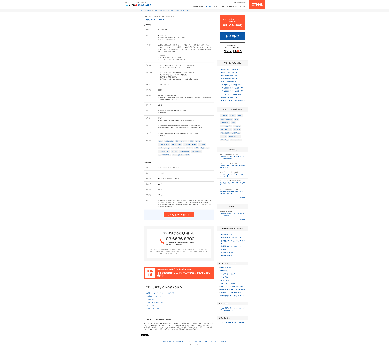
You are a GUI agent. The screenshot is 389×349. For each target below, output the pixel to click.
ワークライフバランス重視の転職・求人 (233, 100)
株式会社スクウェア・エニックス (231, 246)
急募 (160, 141)
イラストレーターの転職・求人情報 (229, 154)
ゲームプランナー (225, 277)
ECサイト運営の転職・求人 (229, 82)
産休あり (186, 155)
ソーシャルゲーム (176, 144)
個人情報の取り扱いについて (181, 341)
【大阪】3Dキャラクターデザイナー (155, 296)
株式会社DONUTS (226, 255)
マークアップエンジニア (227, 274)
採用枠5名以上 (236, 133)
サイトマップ (215, 341)
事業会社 (191, 141)
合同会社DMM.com (227, 252)
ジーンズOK (237, 126)
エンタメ (223, 136)
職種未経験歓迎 (225, 133)
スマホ (174, 148)
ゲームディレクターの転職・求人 (231, 85)
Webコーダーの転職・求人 (229, 75)
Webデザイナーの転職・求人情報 (228, 163)
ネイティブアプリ (164, 148)
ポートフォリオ (225, 280)
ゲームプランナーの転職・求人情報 (229, 172)
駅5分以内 (174, 151)
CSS (222, 119)
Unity (233, 122)
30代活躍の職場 (196, 151)
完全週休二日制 (169, 141)
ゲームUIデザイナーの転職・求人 (231, 94)
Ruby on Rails (225, 122)
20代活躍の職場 (184, 151)
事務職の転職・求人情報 (226, 211)
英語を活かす (224, 140)
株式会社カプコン (226, 234)
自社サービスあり (181, 141)
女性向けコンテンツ (234, 136)
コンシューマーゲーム (190, 144)
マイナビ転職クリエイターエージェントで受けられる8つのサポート (232, 309)
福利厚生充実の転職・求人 (229, 97)
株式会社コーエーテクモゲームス (231, 238)
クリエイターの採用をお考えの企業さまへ (232, 322)
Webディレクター (225, 267)
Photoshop (181, 148)
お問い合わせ (167, 341)
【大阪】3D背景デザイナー (153, 299)
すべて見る (243, 197)
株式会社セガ (225, 249)
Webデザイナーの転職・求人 (229, 72)
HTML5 (240, 115)
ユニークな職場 (177, 155)
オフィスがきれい (164, 151)
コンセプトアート (150, 305)
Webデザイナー (225, 271)
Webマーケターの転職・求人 (229, 78)
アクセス (206, 341)
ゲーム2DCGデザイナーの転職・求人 (232, 88)
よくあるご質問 (196, 341)
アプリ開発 (202, 144)
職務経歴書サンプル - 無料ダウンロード (232, 296)
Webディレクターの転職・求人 (230, 69)
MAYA (196, 148)
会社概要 (223, 341)
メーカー (198, 141)
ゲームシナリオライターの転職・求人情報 (230, 180)
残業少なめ (237, 129)
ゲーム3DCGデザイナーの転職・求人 (232, 91)
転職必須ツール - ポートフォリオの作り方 (232, 289)
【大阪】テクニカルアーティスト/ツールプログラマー (161, 293)
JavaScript (229, 119)
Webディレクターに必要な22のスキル (231, 286)
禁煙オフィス (204, 148)
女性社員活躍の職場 (164, 155)
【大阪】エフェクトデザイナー (154, 302)
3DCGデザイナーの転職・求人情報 (154, 16)
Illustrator (189, 148)
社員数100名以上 (164, 144)
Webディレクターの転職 (227, 283)
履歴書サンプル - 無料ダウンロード (230, 292)
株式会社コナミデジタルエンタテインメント (233, 242)
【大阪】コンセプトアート (153, 308)
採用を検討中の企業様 (240, 2)
